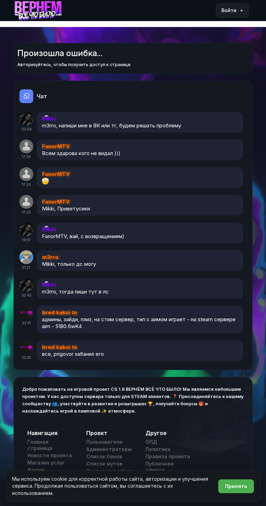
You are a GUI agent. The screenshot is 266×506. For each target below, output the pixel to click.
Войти (229, 10)
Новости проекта (49, 455)
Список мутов (104, 464)
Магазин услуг (46, 463)
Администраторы (109, 449)
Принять (236, 486)
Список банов (104, 456)
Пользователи (104, 442)
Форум (35, 470)
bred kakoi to (59, 312)
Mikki (49, 118)
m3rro (50, 257)
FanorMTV (56, 146)
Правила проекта (167, 456)
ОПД (151, 442)
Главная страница (39, 445)
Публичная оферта (159, 467)
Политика (157, 449)
